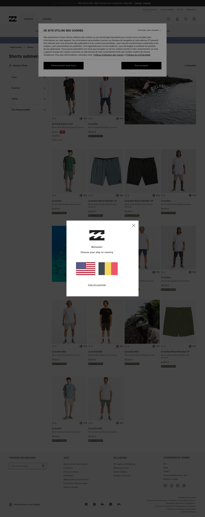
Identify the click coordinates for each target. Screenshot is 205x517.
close (133, 225)
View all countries (97, 285)
